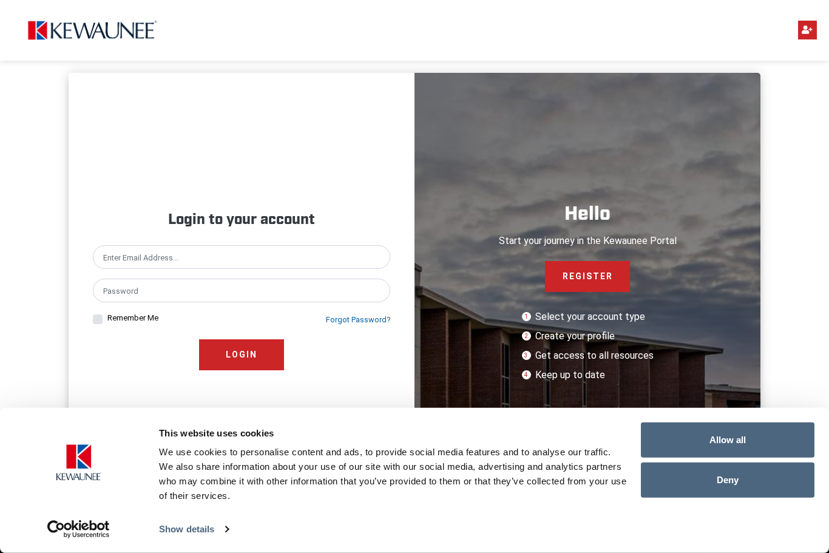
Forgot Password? (358, 319)
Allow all (727, 440)
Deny (728, 479)
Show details (186, 529)
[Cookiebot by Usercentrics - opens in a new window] (78, 529)
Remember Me (132, 317)
